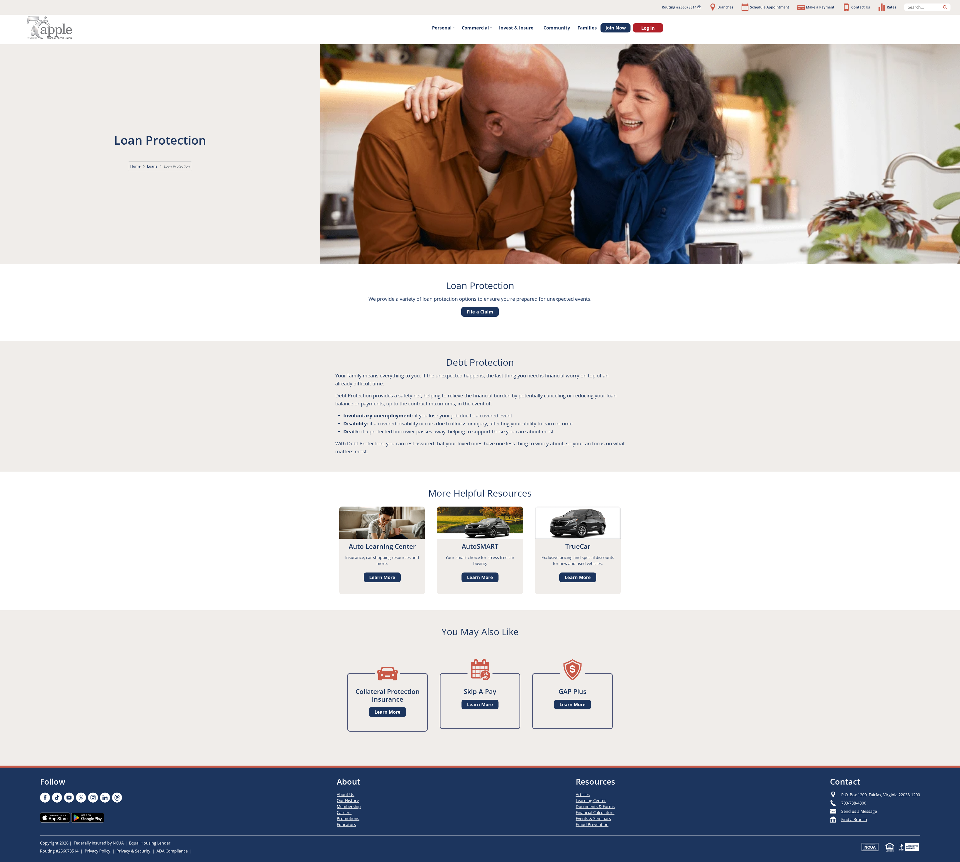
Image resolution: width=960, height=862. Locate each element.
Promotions (348, 818)
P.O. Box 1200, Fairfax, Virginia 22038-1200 (880, 795)
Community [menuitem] (557, 28)
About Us (345, 794)
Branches (725, 7)
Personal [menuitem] (442, 28)
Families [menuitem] (587, 28)
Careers (344, 812)
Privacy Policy (97, 851)
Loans (152, 166)
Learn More (382, 577)
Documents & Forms (595, 806)
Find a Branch (854, 819)
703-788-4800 (853, 803)
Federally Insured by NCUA (99, 843)
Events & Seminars (593, 818)
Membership (349, 806)
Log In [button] (648, 28)
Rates (891, 7)
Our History (348, 800)
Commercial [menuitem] (475, 28)
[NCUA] (870, 847)
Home (135, 166)
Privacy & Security (133, 851)
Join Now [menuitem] (616, 28)
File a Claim (480, 312)
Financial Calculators (595, 812)
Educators (346, 824)
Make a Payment (820, 7)
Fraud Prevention (592, 824)
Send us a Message (859, 811)
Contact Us (860, 7)
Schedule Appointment (769, 7)
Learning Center (591, 800)
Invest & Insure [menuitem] (516, 28)
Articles (583, 794)
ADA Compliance (172, 851)
